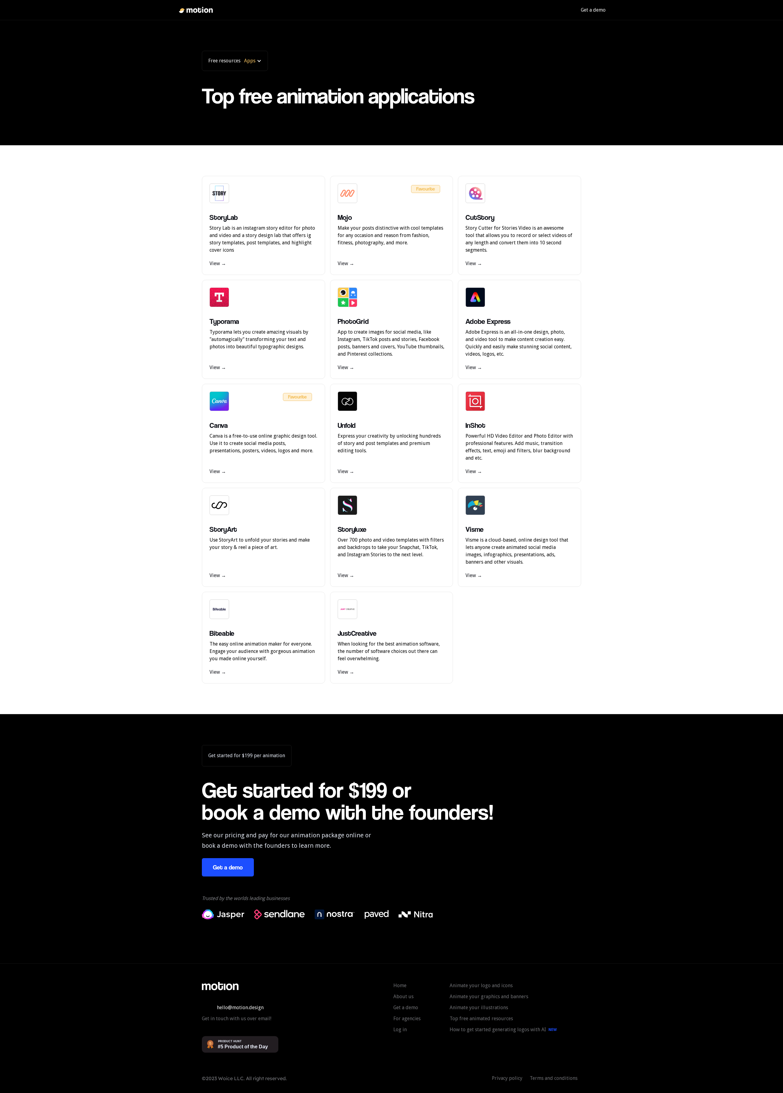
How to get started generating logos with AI (498, 1029)
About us (403, 996)
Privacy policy (507, 1078)
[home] (195, 10)
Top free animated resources (481, 1018)
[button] (235, 61)
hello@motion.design (240, 1007)
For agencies (407, 1018)
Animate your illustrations (479, 1007)
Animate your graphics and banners (489, 996)
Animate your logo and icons (481, 985)
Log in (400, 1029)
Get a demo (593, 10)
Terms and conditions (553, 1078)
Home (399, 985)
